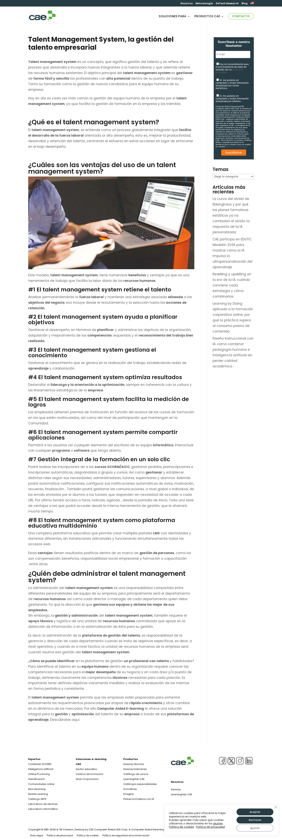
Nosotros (187, 3)
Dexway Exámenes (135, 769)
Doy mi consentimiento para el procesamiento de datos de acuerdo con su (232, 68)
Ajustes (255, 828)
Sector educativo (86, 769)
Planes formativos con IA (138, 799)
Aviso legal (36, 835)
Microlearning (36, 789)
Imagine (128, 794)
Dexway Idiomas (133, 764)
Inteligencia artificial (40, 769)
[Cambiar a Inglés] (252, 4)
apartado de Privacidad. (236, 146)
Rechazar (255, 820)
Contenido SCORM (39, 764)
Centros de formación (89, 774)
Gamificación (36, 779)
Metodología (204, 3)
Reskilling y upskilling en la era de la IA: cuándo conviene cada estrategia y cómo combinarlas (232, 285)
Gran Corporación (87, 779)
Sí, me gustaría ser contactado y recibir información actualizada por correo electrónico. (232, 84)
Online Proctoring (39, 774)
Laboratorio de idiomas (43, 804)
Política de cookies (88, 835)
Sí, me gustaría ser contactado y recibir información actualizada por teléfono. (232, 99)
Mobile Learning (38, 794)
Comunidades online (41, 784)
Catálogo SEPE (37, 799)
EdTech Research (227, 3)
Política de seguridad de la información (125, 835)
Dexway (176, 789)
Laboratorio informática (43, 809)
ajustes (218, 823)
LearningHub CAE (181, 794)
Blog (244, 3)
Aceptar (255, 812)
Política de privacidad (60, 835)
